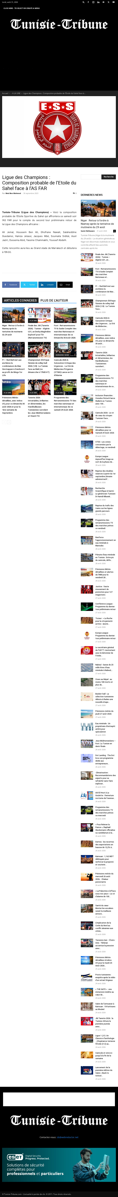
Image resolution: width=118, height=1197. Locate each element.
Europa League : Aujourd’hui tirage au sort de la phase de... (104, 459)
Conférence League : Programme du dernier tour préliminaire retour (105, 606)
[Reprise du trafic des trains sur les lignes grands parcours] (87, 508)
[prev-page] (4, 422)
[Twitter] (108, 2)
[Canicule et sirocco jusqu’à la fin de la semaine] (87, 1055)
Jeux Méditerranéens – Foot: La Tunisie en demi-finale (105, 743)
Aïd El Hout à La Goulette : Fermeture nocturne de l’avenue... (105, 795)
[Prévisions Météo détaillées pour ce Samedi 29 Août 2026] (87, 430)
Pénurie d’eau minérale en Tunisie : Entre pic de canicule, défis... (105, 557)
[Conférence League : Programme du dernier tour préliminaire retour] (87, 606)
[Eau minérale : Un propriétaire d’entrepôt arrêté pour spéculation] (87, 726)
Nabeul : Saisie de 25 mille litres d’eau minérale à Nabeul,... (104, 667)
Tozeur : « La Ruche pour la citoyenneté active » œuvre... (103, 621)
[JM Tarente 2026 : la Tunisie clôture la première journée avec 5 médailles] (87, 1021)
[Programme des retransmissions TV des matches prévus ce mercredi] (87, 810)
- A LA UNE (15, 93)
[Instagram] (93, 2)
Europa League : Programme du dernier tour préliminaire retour (105, 636)
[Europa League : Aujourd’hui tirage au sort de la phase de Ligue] (87, 459)
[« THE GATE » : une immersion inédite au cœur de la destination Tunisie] (87, 992)
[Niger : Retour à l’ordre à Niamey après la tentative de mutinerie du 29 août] (13, 315)
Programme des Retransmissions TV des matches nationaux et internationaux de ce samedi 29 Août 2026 (65, 403)
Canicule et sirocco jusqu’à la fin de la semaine (103, 1056)
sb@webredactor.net (67, 1137)
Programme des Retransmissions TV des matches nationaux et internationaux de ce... (105, 381)
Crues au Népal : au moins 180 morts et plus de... (104, 682)
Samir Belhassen (88, 231)
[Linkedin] (98, 2)
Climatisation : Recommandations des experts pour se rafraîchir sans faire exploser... (105, 778)
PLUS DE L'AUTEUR (54, 300)
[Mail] (103, 2)
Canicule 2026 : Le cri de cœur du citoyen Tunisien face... (104, 415)
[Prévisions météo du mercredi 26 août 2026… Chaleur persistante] (87, 876)
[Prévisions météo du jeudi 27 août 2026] (87, 714)
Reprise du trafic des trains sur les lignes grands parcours (104, 508)
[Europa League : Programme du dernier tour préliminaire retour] (87, 636)
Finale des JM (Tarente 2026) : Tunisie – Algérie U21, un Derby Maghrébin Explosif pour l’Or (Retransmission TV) (39, 331)
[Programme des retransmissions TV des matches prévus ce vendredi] (87, 523)
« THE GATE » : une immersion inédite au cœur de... (104, 992)
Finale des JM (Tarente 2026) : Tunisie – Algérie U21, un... (105, 257)
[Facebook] (88, 2)
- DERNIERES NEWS (62, 355)
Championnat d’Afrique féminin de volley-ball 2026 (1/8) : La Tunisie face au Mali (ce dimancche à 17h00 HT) (38, 366)
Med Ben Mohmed (13, 193)
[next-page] (9, 422)
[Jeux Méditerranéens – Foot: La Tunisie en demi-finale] (87, 743)
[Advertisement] (39, 202)
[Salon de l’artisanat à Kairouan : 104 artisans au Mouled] (87, 1006)
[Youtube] (113, 2)
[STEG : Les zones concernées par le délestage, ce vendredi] (87, 445)
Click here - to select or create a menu (22, 8)
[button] (83, 2)
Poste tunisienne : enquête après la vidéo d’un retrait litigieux (105, 977)
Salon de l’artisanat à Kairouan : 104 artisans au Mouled (105, 1006)
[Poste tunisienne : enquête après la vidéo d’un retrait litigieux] (87, 977)
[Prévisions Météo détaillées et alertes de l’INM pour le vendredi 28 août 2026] (87, 572)
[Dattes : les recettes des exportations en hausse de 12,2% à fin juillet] (87, 844)
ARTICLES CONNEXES (20, 300)
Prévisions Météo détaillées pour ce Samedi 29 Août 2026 (104, 430)
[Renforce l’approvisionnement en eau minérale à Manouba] (87, 540)
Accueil (5, 93)
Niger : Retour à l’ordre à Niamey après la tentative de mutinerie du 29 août (97, 224)
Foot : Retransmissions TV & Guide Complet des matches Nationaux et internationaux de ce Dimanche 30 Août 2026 (65, 331)
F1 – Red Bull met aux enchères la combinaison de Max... (105, 289)
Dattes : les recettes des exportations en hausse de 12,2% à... (104, 844)
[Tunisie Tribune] (59, 24)
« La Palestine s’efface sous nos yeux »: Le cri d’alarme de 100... (105, 894)
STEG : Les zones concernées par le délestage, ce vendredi (105, 444)
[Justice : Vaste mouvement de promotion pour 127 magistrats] (87, 589)
